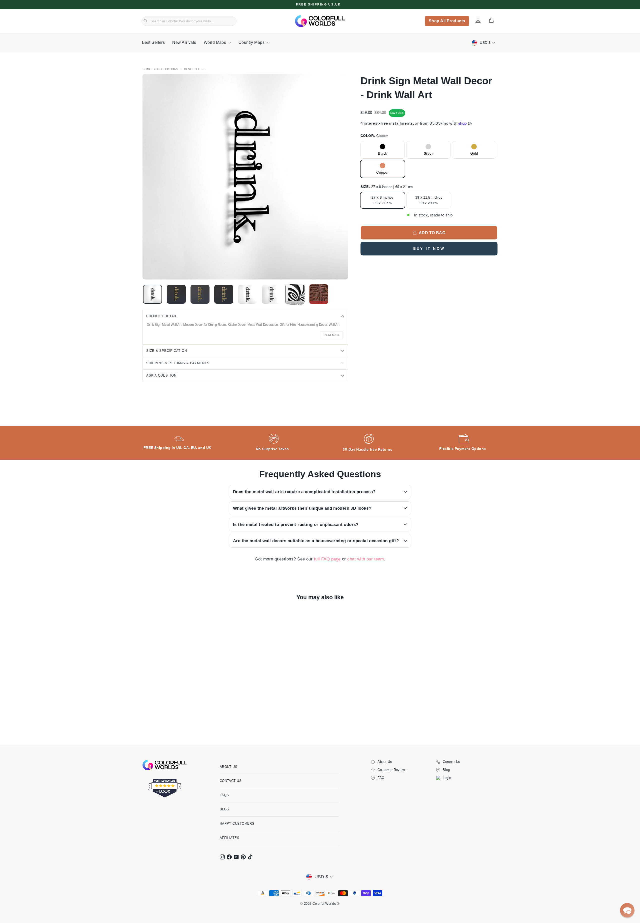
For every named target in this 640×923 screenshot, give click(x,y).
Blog (224, 809)
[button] (627, 910)
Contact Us (231, 781)
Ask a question (161, 375)
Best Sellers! (195, 69)
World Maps (215, 42)
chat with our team (365, 559)
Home (147, 69)
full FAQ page (327, 559)
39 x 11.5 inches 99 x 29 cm (428, 200)
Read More (332, 335)
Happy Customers (237, 823)
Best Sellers (153, 42)
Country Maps (252, 42)
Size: (386, 187)
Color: (374, 136)
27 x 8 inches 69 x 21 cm (383, 200)
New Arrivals (184, 42)
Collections (168, 69)
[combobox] (189, 21)
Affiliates (230, 838)
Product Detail (161, 316)
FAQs (224, 795)
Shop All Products (447, 21)
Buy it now (429, 248)
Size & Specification (166, 351)
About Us (229, 767)
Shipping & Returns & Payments (178, 363)
